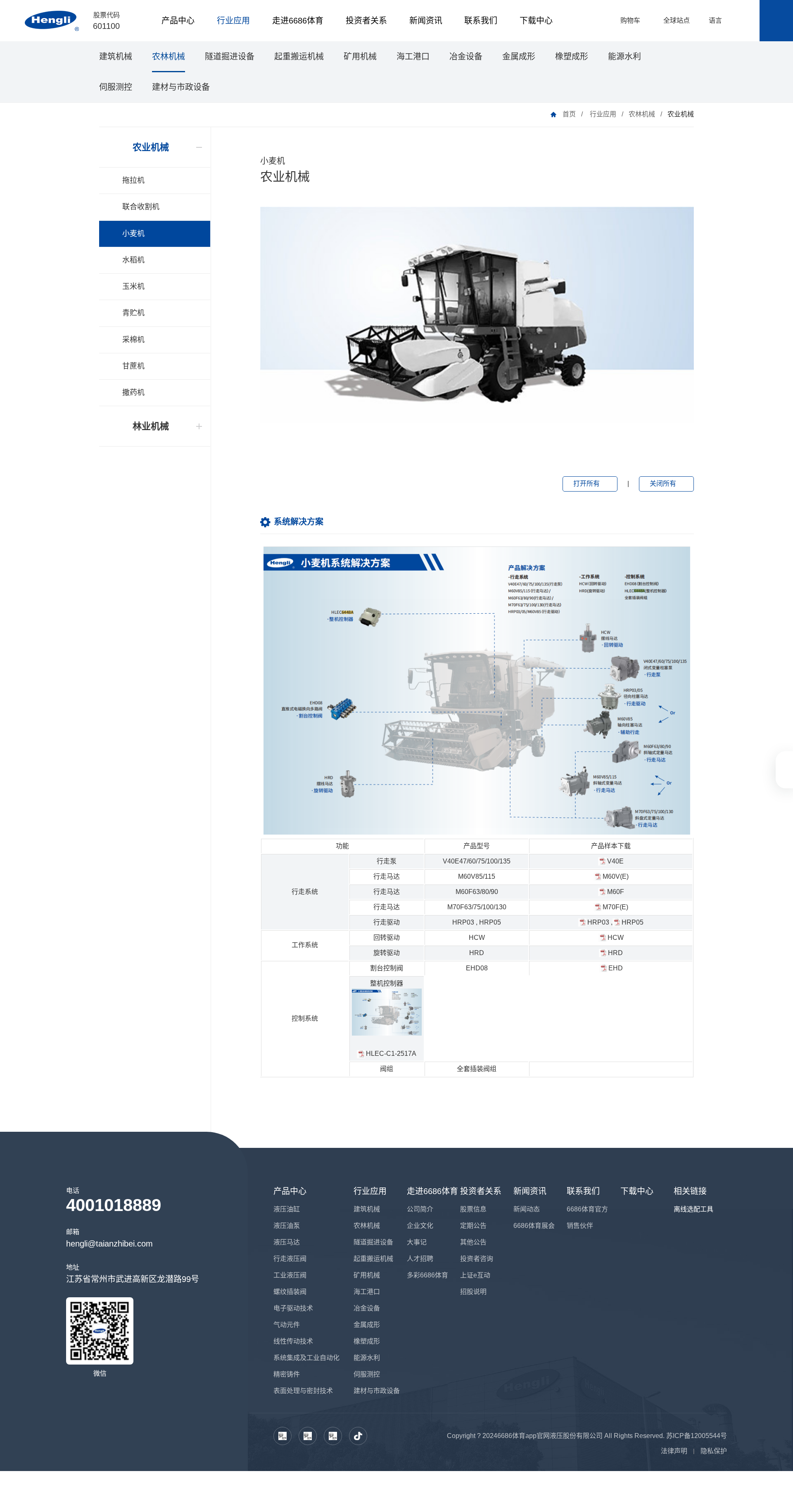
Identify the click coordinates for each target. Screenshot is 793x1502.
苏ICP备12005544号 (696, 1435)
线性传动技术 (293, 1341)
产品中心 (178, 20)
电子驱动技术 (293, 1308)
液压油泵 (286, 1225)
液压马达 (286, 1242)
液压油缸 (286, 1209)
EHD (615, 968)
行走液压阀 (289, 1258)
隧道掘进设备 (229, 56)
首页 (569, 114)
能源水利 (624, 56)
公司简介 (420, 1209)
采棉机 (133, 340)
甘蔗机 (133, 366)
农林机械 (168, 56)
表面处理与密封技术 (303, 1390)
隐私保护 (713, 1451)
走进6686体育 (297, 20)
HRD (476, 952)
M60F (615, 891)
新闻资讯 (425, 20)
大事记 (417, 1242)
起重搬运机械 (299, 56)
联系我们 (480, 20)
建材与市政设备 (181, 87)
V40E (615, 861)
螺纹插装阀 (289, 1291)
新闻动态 (526, 1209)
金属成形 (518, 56)
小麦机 (133, 233)
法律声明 (674, 1451)
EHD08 (477, 968)
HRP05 (490, 922)
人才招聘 (420, 1258)
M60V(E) (616, 876)
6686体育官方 (587, 1209)
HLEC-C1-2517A (391, 1053)
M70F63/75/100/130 (476, 907)
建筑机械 (115, 56)
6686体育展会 (534, 1225)
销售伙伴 (580, 1225)
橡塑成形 (571, 56)
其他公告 (473, 1242)
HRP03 (463, 922)
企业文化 (420, 1225)
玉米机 (133, 286)
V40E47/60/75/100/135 (476, 861)
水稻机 (133, 260)
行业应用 (233, 20)
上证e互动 (475, 1275)
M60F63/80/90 (477, 891)
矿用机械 (360, 56)
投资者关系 (366, 20)
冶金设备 (465, 56)
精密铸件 (286, 1374)
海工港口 (413, 56)
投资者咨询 (476, 1258)
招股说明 (473, 1291)
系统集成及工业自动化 (306, 1357)
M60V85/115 (476, 876)
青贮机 (133, 313)
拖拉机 (133, 180)
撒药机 (133, 392)
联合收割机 (140, 207)
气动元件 (286, 1324)
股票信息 (473, 1209)
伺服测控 (115, 87)
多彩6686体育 (427, 1275)
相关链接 (690, 1191)
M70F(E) (615, 907)
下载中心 (536, 20)
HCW (477, 937)
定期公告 (473, 1225)
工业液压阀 (289, 1275)
